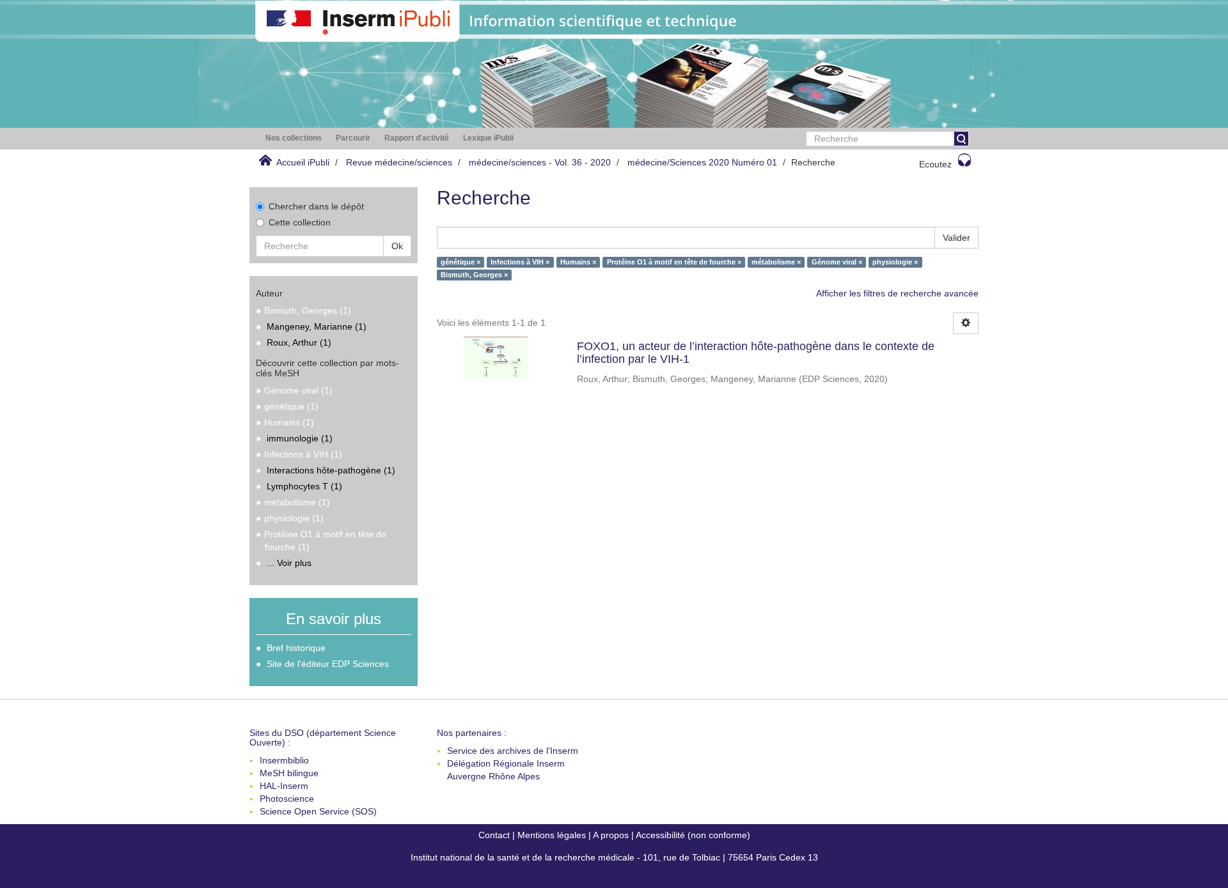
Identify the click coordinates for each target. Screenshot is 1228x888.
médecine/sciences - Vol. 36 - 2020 (540, 162)
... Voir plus (289, 563)
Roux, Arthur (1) (299, 342)
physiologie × (895, 262)
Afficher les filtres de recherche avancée (897, 293)
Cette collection (300, 222)
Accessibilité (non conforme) (693, 835)
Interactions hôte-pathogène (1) (331, 470)
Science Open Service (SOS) (318, 811)
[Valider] (961, 138)
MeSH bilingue (289, 773)
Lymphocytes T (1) (304, 486)
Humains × (578, 262)
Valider (956, 238)
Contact (494, 835)
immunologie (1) (300, 438)
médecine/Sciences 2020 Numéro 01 (702, 162)
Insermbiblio (284, 760)
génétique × (460, 262)
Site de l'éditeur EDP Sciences (328, 664)
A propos (611, 835)
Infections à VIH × (520, 262)
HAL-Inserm (284, 786)
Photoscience (287, 798)
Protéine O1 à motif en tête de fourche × (674, 262)
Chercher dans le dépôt (316, 206)
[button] (293, 138)
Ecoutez (935, 164)
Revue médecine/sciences (399, 162)
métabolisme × (776, 262)
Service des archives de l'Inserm (512, 751)
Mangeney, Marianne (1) (316, 326)
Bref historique (296, 648)
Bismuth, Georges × (474, 275)
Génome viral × (837, 262)
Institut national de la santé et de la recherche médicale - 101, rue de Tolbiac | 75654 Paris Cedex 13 (614, 857)
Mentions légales (551, 835)
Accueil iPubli (302, 162)
